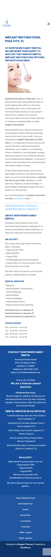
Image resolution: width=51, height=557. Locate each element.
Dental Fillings (12, 295)
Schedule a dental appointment (19, 223)
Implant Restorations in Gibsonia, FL (21, 206)
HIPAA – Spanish (25, 538)
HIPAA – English (25, 532)
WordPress (25, 547)
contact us (19, 198)
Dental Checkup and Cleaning (19, 305)
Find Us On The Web (25, 380)
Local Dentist (25, 521)
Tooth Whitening (13, 292)
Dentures (10, 285)
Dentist (25, 509)
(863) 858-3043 (30, 369)
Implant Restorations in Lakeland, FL (21, 209)
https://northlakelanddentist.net (25, 372)
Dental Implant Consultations (19, 288)
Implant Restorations (15, 301)
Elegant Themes (25, 544)
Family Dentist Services (25, 498)
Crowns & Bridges (14, 298)
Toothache (25, 527)
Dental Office (25, 515)
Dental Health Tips (25, 504)
